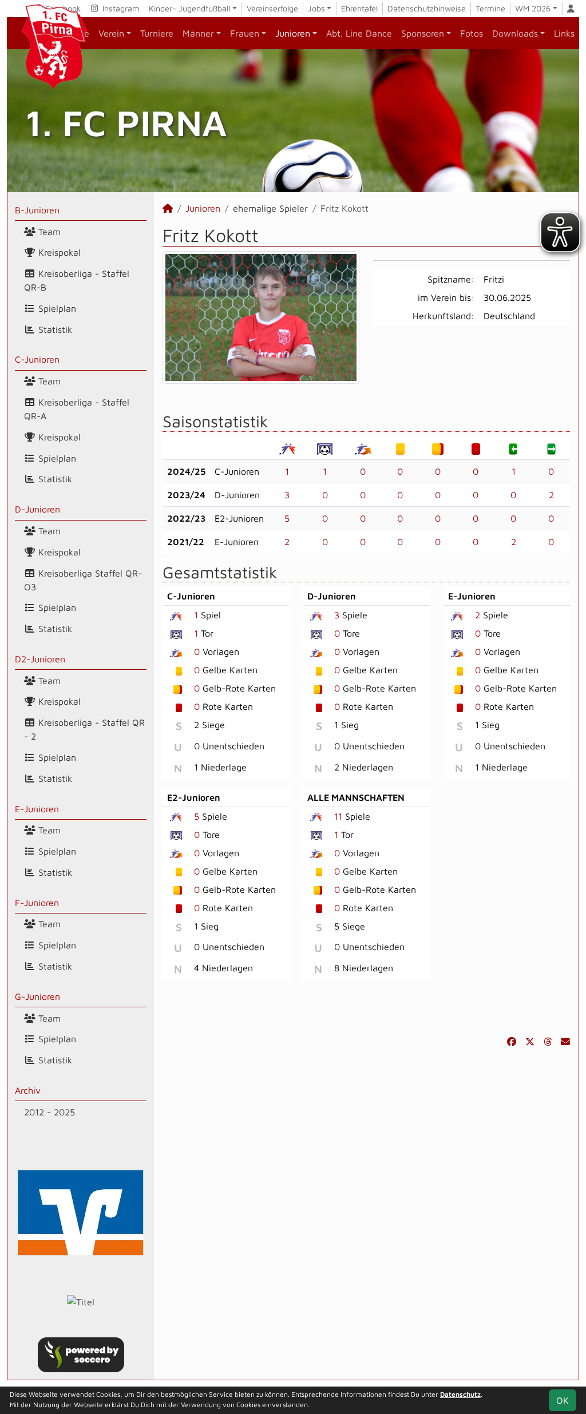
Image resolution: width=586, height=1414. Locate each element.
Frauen (244, 33)
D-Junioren (37, 509)
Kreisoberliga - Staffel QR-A (76, 409)
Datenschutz (460, 1394)
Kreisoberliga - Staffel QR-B (76, 280)
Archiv (28, 1090)
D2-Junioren (40, 659)
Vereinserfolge (272, 8)
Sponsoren (422, 33)
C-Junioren (37, 359)
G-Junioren (37, 996)
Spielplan (55, 308)
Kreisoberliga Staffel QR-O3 (83, 580)
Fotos (471, 33)
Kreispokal (58, 252)
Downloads (515, 33)
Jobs (316, 8)
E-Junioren (37, 809)
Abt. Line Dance (359, 33)
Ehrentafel (359, 8)
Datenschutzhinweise (426, 8)
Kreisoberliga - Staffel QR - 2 (84, 729)
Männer (198, 33)
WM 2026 (533, 8)
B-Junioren (37, 210)
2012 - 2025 (49, 1112)
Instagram (120, 8)
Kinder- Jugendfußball (189, 8)
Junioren (292, 33)
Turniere (156, 33)
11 (338, 816)
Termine (490, 8)
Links (564, 33)
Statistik (53, 329)
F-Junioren (37, 902)
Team (48, 232)
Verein (111, 33)
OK (562, 1400)
